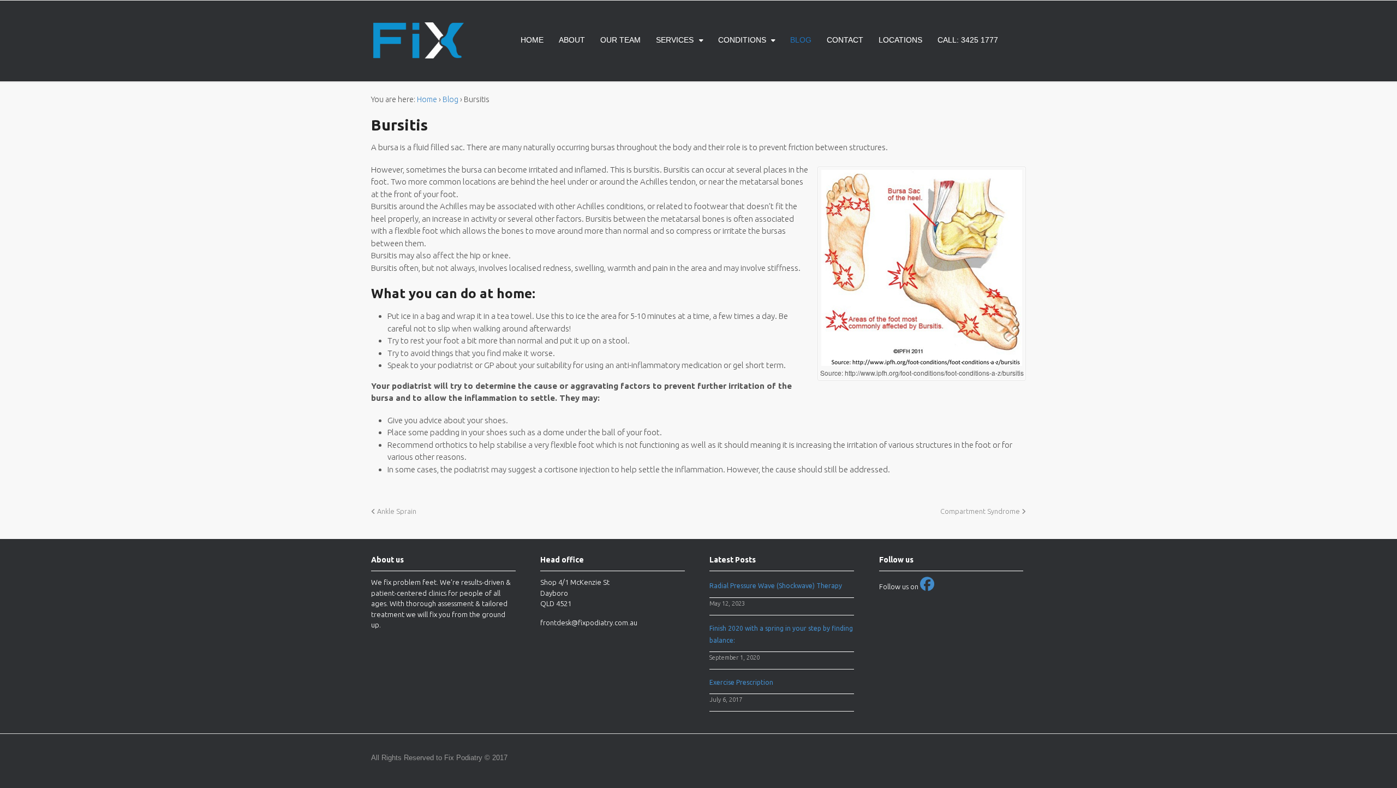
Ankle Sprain (395, 511)
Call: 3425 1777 (968, 39)
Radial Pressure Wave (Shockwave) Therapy (775, 585)
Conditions (742, 39)
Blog (800, 39)
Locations (900, 39)
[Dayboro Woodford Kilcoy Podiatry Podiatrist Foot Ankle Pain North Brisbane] (417, 52)
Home (532, 39)
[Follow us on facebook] (927, 586)
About (572, 39)
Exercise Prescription (741, 682)
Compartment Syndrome (981, 511)
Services (675, 39)
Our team (620, 39)
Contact (845, 39)
